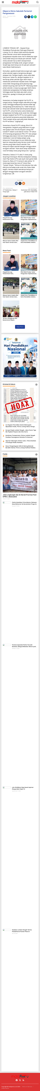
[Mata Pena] (20, 2)
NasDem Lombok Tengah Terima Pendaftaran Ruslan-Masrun (22, 930)
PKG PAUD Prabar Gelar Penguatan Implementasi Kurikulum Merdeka (28, 218)
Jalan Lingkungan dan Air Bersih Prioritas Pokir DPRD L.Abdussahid (20, 496)
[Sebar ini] (25, 16)
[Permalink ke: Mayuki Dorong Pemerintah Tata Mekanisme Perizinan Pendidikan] (11, 208)
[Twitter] (20, 183)
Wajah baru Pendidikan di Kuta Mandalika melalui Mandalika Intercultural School (29, 241)
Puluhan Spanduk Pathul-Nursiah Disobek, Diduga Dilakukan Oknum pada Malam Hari (24, 645)
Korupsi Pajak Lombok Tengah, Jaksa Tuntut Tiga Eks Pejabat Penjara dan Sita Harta (21, 431)
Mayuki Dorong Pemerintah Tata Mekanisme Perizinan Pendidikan (9, 218)
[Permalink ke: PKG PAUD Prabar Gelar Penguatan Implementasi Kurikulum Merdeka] (29, 208)
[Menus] (2, 2)
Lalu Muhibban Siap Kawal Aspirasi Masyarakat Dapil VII (22, 788)
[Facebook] (16, 183)
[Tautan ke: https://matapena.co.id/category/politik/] (36, 454)
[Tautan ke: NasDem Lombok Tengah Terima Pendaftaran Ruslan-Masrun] (7, 999)
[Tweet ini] (28, 16)
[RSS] (23, 183)
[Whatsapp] (35, 16)
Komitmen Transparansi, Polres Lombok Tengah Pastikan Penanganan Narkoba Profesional (20, 436)
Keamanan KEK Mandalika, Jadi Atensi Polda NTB (29, 190)
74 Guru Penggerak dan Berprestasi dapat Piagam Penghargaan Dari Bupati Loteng (11, 319)
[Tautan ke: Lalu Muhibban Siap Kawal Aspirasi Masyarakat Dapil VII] (7, 857)
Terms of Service (27, 1086)
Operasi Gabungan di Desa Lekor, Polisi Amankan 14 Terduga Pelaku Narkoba (21, 441)
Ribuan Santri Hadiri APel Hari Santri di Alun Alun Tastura (10, 241)
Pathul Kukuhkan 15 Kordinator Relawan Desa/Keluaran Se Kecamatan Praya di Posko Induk (24, 503)
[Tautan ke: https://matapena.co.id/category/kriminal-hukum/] (36, 384)
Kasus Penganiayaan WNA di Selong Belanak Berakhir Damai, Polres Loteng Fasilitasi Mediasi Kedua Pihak (20, 447)
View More (20, 327)
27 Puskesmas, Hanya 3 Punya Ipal (10, 190)
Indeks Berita (5, 1088)
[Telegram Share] (32, 16)
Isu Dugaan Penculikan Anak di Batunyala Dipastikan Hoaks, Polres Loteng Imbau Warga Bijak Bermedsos (20, 425)
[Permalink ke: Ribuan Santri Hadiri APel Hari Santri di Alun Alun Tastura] (11, 231)
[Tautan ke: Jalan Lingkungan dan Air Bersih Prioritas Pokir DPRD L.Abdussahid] (20, 475)
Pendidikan (5, 17)
